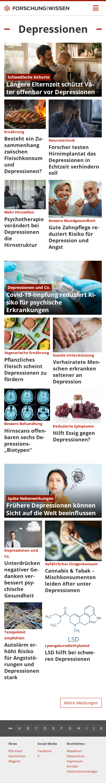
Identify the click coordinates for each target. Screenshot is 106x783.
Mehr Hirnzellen (19, 212)
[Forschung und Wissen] (36, 8)
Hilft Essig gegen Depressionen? (74, 436)
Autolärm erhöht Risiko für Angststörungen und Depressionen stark (21, 660)
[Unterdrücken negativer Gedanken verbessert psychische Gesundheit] (23, 534)
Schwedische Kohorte (28, 77)
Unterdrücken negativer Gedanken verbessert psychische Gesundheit (22, 579)
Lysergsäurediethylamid (67, 645)
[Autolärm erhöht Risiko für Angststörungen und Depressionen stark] (23, 615)
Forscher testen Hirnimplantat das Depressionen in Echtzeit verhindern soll (74, 160)
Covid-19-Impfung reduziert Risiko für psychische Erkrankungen (51, 302)
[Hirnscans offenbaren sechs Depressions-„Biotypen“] (27, 405)
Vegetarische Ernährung (26, 352)
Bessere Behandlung (23, 423)
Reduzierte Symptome (73, 426)
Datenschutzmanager (82, 771)
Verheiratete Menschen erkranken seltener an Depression (76, 372)
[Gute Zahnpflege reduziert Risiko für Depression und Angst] (75, 199)
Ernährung (14, 131)
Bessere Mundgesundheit (72, 220)
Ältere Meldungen (81, 703)
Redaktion (74, 751)
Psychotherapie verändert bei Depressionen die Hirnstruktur (24, 232)
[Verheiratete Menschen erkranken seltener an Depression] (77, 335)
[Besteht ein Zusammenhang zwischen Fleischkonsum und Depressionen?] (25, 114)
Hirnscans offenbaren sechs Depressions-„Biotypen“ (25, 440)
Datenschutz (76, 756)
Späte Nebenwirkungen (30, 498)
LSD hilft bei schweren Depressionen (70, 655)
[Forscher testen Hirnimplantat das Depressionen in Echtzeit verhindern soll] (75, 118)
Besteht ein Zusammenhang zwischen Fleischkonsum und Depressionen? (23, 154)
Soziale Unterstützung (73, 355)
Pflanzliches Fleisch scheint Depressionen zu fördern (25, 369)
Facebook (45, 751)
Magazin (14, 761)
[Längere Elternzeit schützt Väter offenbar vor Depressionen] (53, 70)
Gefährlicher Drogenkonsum (71, 563)
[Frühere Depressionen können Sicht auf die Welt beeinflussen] (53, 491)
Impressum (75, 761)
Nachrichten (17, 756)
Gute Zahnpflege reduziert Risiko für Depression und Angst (74, 237)
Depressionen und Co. (29, 287)
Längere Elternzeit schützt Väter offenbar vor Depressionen (50, 88)
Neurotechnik (62, 140)
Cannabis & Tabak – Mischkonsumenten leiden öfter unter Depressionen (70, 580)
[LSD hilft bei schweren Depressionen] (73, 622)
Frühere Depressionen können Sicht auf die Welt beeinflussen (51, 509)
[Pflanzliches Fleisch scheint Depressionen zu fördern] (27, 334)
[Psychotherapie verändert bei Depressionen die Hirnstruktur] (25, 194)
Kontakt (72, 766)
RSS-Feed (15, 751)
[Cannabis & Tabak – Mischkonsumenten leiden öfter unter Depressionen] (73, 541)
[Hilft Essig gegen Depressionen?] (77, 406)
